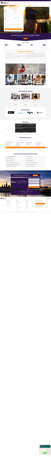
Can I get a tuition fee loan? (9, 158)
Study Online (27, 207)
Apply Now (25, 38)
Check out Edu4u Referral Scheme (25, 193)
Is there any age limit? (29, 156)
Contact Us (27, 208)
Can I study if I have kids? (29, 158)
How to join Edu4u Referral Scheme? (31, 164)
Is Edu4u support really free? (30, 160)
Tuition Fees (24, 79)
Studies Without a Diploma (38, 80)
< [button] (7, 113)
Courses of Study (25, 69)
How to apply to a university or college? (11, 166)
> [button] (42, 113)
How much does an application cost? (11, 156)
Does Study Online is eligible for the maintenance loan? (13, 164)
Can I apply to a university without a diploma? (12, 162)
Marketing (17, 208)
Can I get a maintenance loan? (10, 160)
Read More (15, 104)
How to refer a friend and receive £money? (31, 162)
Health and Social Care (18, 207)
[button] (49, 455)
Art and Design (17, 209)
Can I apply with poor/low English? (30, 166)
